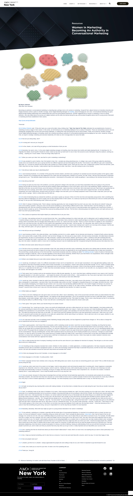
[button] (109, 3)
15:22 (20, 303)
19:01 (20, 340)
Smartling (71, 112)
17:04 (20, 325)
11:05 (20, 259)
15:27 (20, 307)
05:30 (20, 197)
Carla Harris (88, 414)
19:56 (20, 353)
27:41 (20, 446)
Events (71, 3)
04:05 (20, 184)
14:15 (20, 295)
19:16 (20, 346)
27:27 (20, 442)
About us (103, 3)
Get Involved (82, 3)
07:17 (20, 214)
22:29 (20, 391)
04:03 (20, 181)
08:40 (20, 234)
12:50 (20, 280)
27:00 (20, 429)
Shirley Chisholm (27, 128)
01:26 (20, 138)
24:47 (20, 412)
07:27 (20, 218)
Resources (92, 3)
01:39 (20, 150)
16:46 (20, 319)
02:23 (20, 161)
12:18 (20, 273)
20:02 (20, 357)
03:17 (20, 170)
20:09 (20, 361)
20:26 (20, 366)
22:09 (20, 382)
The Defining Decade (88, 252)
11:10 (20, 263)
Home (65, 3)
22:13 (20, 386)
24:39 (20, 408)
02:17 (20, 157)
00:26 (20, 128)
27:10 (20, 435)
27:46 (20, 450)
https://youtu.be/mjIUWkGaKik (27, 120)
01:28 (20, 142)
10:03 (20, 248)
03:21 (20, 174)
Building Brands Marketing (123, 494)
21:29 (20, 375)
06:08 (20, 204)
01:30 (20, 146)
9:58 (20, 245)
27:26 (20, 439)
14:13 (20, 291)
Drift (69, 326)
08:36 (20, 230)
